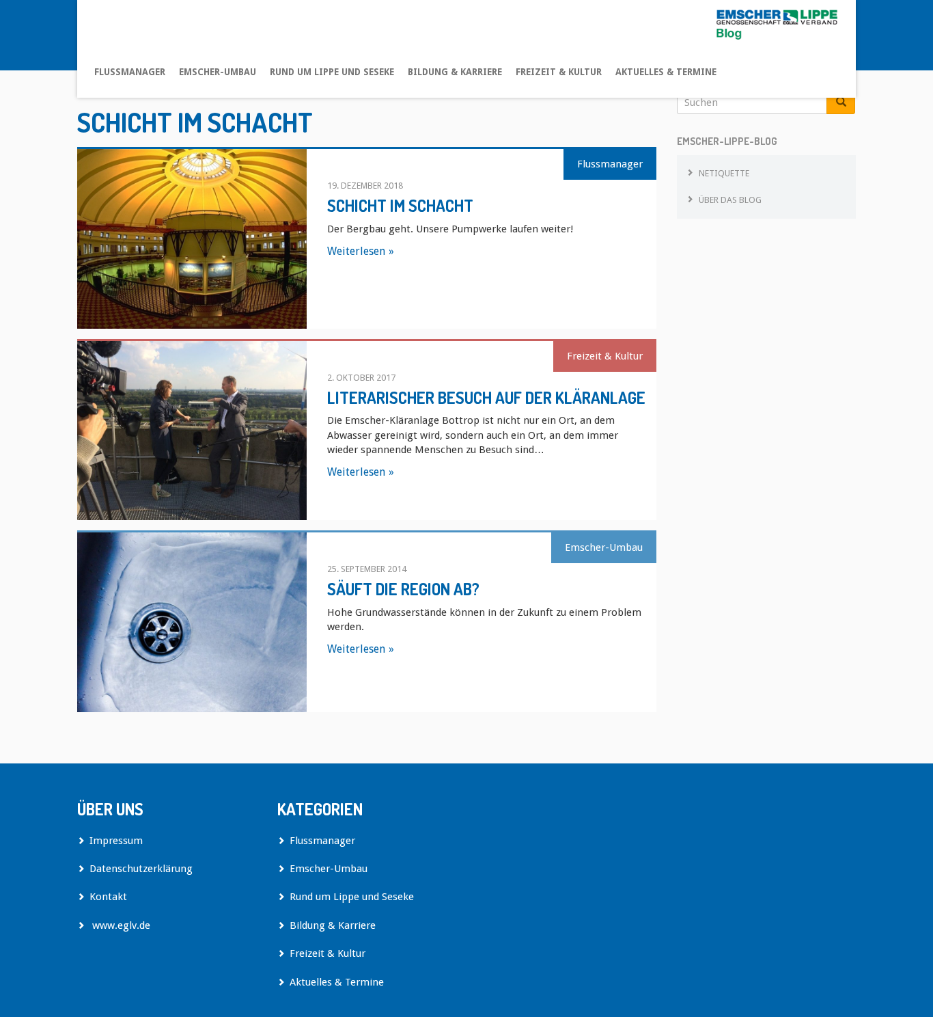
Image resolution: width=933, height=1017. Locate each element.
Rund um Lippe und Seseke (332, 71)
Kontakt (108, 897)
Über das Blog (730, 200)
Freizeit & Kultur (559, 71)
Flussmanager (129, 71)
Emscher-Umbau (217, 71)
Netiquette (724, 173)
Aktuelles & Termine (665, 71)
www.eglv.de (119, 925)
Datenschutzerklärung (141, 869)
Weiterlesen (356, 251)
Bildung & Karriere (455, 71)
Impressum (116, 841)
